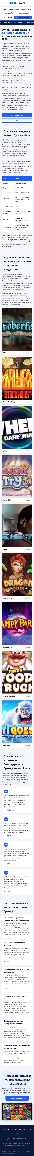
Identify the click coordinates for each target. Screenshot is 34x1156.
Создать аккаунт (18, 1098)
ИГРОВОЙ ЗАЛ (10, 13)
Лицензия (6, 1129)
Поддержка (22, 1129)
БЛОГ (4, 9)
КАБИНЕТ (9, 17)
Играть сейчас (18, 115)
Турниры (20, 1134)
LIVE (29, 9)
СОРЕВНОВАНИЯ (23, 13)
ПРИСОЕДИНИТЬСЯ (23, 17)
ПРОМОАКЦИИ (14, 9)
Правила (14, 1129)
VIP (30, 1129)
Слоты (13, 1134)
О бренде (18, 120)
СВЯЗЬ (23, 9)
